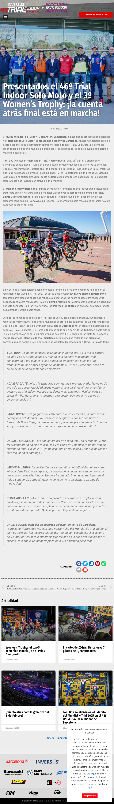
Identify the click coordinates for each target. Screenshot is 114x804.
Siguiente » (63, 738)
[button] (78, 563)
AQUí (93, 773)
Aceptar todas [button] (90, 796)
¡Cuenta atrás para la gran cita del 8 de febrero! (27, 714)
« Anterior (50, 738)
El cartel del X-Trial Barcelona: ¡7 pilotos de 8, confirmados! (83, 649)
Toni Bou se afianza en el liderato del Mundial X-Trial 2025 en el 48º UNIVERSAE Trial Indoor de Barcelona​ (85, 717)
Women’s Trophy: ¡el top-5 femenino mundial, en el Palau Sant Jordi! (25, 651)
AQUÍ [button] (89, 787)
